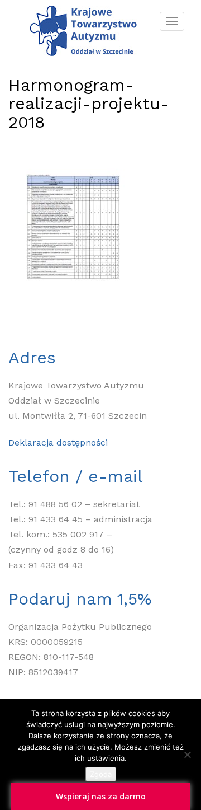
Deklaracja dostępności (58, 442)
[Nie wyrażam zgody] (187, 754)
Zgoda (101, 774)
